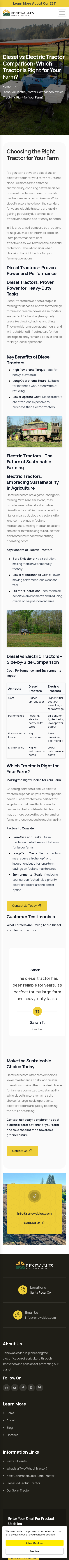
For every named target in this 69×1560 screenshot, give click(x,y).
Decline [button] (34, 1551)
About (11, 1420)
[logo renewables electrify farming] (18, 13)
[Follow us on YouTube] (14, 1387)
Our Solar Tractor (18, 1490)
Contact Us (20, 1151)
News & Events (17, 1461)
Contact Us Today (24, 906)
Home (7, 86)
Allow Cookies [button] (34, 1543)
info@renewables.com (34, 1213)
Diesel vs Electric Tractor (23, 1483)
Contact (12, 1435)
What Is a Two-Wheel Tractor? (27, 1468)
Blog (10, 1428)
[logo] (34, 1265)
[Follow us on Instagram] (6, 1387)
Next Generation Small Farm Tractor (30, 1476)
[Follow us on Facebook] (23, 1387)
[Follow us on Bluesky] (39, 1387)
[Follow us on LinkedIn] (31, 1387)
